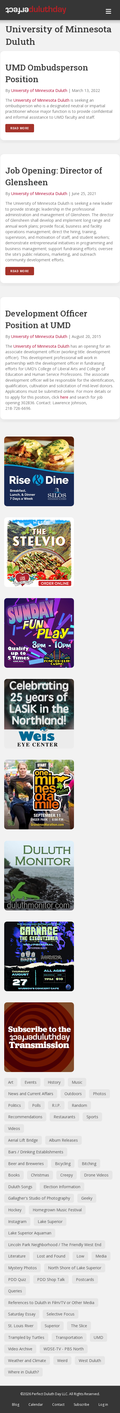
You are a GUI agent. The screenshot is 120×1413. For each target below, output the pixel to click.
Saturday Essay (21, 1314)
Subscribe (81, 1404)
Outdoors (73, 1093)
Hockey (14, 1209)
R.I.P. (56, 1105)
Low (80, 1256)
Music (77, 1082)
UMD (98, 1337)
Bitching (89, 1163)
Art (10, 1082)
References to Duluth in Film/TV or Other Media (51, 1302)
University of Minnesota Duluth (39, 90)
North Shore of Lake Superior (74, 1267)
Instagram (17, 1221)
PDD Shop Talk (51, 1279)
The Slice (79, 1325)
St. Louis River (20, 1325)
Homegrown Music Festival (57, 1209)
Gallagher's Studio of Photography (39, 1198)
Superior (52, 1325)
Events (31, 1082)
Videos (14, 1128)
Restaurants (64, 1116)
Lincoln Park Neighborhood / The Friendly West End (54, 1244)
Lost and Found (51, 1256)
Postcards (85, 1279)
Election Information (62, 1186)
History (54, 1082)
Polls (36, 1105)
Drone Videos (96, 1175)
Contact (58, 1404)
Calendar (35, 1404)
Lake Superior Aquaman (29, 1233)
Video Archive (20, 1348)
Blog (15, 1404)
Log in (103, 1404)
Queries (15, 1290)
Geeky (86, 1198)
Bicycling (63, 1163)
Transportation (69, 1337)
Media (101, 1256)
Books (14, 1175)
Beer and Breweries (26, 1163)
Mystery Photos (22, 1267)
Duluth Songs (20, 1186)
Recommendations (25, 1116)
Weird (62, 1360)
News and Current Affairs (30, 1093)
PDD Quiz (17, 1279)
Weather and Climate (27, 1360)
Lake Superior (50, 1221)
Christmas (40, 1175)
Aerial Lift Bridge (23, 1140)
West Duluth (90, 1360)
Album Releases (63, 1140)
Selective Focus (61, 1314)
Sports (92, 1116)
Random (79, 1105)
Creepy (66, 1175)
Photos (99, 1093)
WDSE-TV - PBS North (64, 1348)
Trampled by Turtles (26, 1337)
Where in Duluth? (23, 1372)
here (64, 397)
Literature (17, 1256)
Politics (14, 1105)
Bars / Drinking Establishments (35, 1151)
